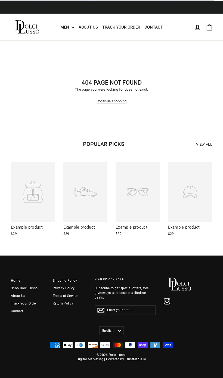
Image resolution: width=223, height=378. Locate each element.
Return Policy (63, 303)
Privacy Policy (64, 288)
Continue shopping (112, 101)
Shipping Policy (65, 280)
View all (204, 144)
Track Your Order (121, 27)
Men (65, 27)
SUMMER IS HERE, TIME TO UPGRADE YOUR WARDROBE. (111, 4)
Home (15, 280)
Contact (153, 27)
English (108, 331)
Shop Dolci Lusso (24, 288)
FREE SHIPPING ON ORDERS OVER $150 (111, 10)
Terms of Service (65, 296)
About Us (88, 27)
